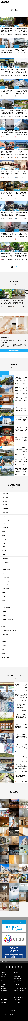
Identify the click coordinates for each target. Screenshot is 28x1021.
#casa (13, 1014)
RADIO (4, 638)
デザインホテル (17, 107)
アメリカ (14, 10)
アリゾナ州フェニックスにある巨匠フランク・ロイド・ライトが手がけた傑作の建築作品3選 (7, 173)
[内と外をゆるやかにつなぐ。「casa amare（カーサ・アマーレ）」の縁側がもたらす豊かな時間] (7, 758)
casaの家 (16, 984)
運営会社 (14, 1008)
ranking (14, 283)
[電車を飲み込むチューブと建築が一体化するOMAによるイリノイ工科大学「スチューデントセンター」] (7, 206)
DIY (3, 573)
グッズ (4, 539)
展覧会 (4, 615)
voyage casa (4, 657)
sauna (3, 531)
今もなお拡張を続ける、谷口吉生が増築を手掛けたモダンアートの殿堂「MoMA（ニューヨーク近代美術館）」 (7, 132)
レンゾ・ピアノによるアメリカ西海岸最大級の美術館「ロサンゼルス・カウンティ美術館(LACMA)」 (7, 112)
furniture (3, 535)
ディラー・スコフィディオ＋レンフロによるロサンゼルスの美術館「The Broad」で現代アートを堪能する (21, 91)
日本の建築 (3, 25)
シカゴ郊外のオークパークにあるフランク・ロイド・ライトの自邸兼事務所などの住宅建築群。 (21, 214)
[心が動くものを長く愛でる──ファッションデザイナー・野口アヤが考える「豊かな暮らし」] (7, 748)
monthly (23, 373)
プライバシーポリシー (21, 1008)
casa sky (16, 993)
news (2, 649)
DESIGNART (6, 623)
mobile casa (23, 997)
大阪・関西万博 (6, 607)
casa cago (22, 993)
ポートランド (6, 566)
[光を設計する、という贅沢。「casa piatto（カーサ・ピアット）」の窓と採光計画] (7, 687)
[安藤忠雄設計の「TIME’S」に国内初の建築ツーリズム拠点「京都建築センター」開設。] (7, 738)
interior (2, 189)
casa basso (16, 992)
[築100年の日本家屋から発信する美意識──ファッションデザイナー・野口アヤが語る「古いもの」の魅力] (7, 778)
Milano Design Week (8, 619)
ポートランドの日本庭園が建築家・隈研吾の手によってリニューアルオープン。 (18, 302)
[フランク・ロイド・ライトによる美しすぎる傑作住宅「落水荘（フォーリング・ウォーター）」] (6, 294)
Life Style (4, 550)
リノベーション (3, 66)
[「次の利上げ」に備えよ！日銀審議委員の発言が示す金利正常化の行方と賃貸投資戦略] (7, 768)
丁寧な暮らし (6, 562)
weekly (14, 373)
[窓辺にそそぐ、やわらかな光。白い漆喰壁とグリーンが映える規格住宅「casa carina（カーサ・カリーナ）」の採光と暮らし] (7, 717)
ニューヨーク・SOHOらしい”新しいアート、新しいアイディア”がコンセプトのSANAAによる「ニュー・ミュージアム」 (21, 173)
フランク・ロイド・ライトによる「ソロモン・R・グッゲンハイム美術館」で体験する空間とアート (21, 235)
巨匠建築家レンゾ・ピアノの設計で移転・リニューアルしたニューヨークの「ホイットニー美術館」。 (21, 132)
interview (3, 645)
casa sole (22, 986)
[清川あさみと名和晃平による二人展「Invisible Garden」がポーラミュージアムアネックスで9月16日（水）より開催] (7, 707)
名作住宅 (5, 504)
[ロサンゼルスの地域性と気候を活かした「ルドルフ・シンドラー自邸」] (7, 84)
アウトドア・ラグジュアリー (9, 630)
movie (3, 600)
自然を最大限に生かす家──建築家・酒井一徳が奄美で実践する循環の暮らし (7, 30)
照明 (4, 543)
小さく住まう (6, 588)
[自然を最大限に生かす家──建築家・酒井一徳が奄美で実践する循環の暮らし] (7, 22)
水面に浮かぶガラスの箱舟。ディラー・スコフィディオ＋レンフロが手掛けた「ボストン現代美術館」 (21, 51)
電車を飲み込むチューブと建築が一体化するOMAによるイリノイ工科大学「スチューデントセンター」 (7, 214)
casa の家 (4, 337)
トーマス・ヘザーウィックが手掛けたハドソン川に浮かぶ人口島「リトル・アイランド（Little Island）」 (21, 71)
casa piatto (16, 995)
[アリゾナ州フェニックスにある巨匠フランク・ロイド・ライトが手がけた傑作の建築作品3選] (7, 165)
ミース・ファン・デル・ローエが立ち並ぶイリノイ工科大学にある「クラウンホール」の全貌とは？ (21, 153)
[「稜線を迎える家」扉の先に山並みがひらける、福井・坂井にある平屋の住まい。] (7, 728)
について (14, 350)
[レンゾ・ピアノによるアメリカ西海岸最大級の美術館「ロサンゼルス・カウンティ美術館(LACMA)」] (7, 104)
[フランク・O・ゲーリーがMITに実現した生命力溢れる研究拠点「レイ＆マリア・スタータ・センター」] (7, 43)
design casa (4, 661)
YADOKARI (17, 189)
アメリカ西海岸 (6, 569)
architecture (4, 493)
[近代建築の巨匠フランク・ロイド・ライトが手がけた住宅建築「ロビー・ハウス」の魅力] (7, 247)
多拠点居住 (5, 558)
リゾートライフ (6, 581)
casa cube (16, 986)
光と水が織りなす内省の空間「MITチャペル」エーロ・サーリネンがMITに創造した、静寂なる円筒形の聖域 (21, 30)
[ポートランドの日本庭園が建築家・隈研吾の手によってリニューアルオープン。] (18, 294)
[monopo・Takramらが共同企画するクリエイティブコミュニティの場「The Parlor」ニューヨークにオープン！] (7, 186)
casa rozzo (22, 995)
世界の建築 (17, 25)
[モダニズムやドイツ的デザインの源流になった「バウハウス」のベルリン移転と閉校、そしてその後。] (7, 227)
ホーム (3, 1008)
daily (4, 373)
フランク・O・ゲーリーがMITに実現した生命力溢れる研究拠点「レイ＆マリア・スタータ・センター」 (7, 51)
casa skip (22, 992)
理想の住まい (6, 512)
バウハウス (5, 508)
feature (3, 626)
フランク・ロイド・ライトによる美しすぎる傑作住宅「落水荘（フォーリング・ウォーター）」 (21, 255)
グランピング (6, 577)
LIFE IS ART (4, 592)
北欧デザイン (6, 527)
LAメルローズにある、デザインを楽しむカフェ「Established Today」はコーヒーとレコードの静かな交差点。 (7, 71)
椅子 (4, 546)
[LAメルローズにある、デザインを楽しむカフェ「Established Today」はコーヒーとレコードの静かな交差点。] (7, 63)
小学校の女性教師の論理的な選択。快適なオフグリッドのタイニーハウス (21, 194)
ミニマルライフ (6, 585)
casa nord (22, 990)
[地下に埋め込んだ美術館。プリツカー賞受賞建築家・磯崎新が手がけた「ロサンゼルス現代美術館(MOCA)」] (7, 145)
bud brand (4, 641)
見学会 (4, 611)
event (3, 604)
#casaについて (8, 1008)
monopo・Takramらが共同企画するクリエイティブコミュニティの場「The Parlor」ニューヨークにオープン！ (7, 194)
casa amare (16, 988)
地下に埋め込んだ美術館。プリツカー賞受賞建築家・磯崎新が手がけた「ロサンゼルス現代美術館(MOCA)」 (7, 153)
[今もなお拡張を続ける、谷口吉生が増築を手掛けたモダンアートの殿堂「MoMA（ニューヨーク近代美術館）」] (7, 124)
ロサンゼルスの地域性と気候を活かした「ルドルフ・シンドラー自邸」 (7, 91)
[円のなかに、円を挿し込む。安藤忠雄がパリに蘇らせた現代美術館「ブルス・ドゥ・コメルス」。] (7, 697)
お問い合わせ (14, 1010)
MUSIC (3, 596)
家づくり (3, 653)
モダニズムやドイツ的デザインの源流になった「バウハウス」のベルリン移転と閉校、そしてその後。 (7, 235)
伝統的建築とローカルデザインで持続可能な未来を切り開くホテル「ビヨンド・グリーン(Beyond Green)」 (21, 112)
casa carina (23, 988)
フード (4, 554)
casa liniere (16, 990)
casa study (4, 664)
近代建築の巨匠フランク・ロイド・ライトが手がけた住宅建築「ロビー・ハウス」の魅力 (7, 255)
